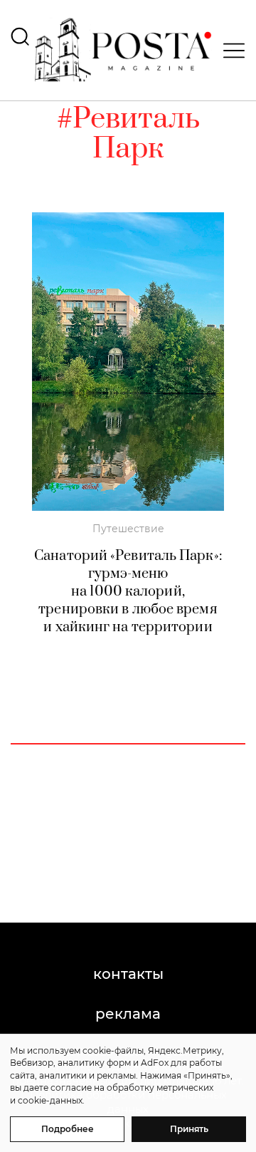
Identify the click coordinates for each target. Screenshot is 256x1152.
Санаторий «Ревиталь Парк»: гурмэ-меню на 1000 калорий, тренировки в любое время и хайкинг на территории (128, 591)
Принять (189, 1129)
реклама (128, 1013)
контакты (128, 973)
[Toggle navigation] (229, 50)
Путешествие (128, 528)
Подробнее (67, 1129)
